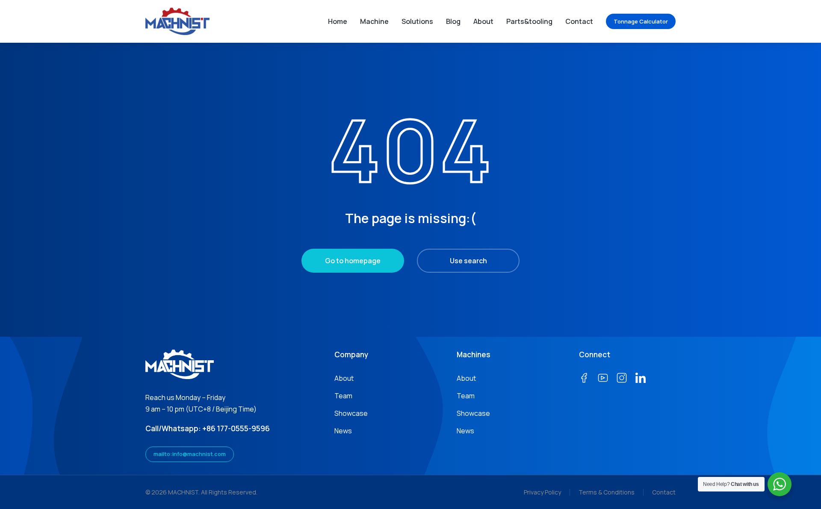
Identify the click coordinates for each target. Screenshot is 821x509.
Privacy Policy (542, 492)
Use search (468, 260)
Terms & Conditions (607, 492)
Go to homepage (353, 260)
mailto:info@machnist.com (190, 454)
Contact (664, 492)
